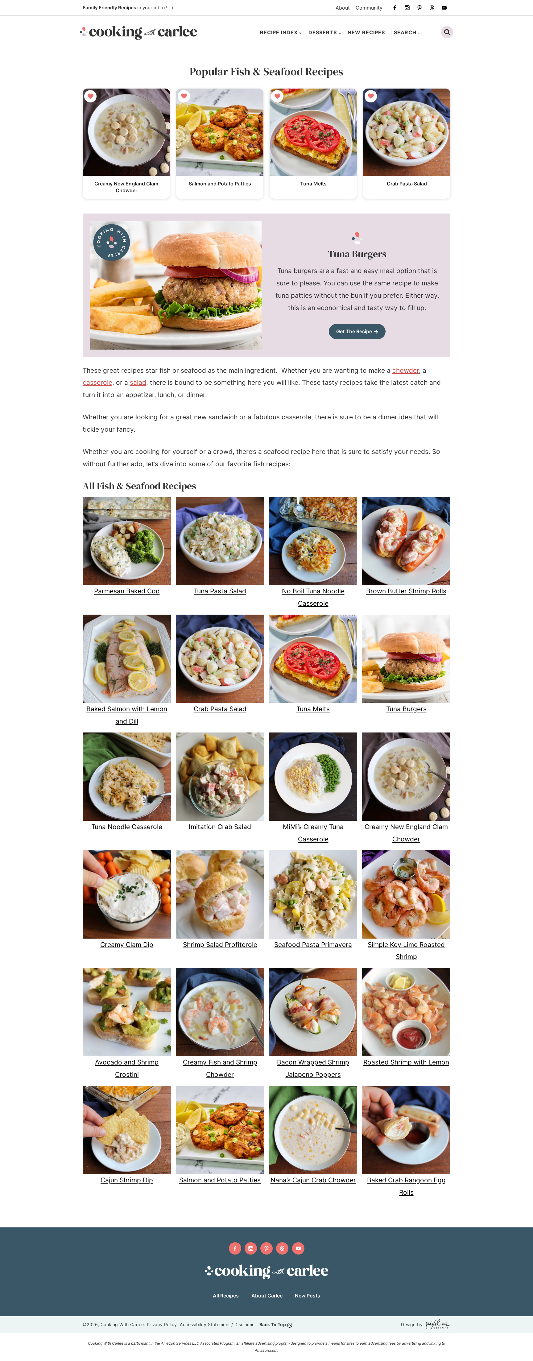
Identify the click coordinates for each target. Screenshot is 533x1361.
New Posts (307, 1296)
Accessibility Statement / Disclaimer (218, 1324)
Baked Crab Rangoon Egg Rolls (406, 1186)
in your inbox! (125, 7)
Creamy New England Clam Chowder (406, 833)
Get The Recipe (354, 331)
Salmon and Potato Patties (220, 183)
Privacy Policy (162, 1324)
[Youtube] (444, 8)
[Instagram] (407, 8)
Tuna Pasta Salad (220, 591)
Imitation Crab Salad (220, 827)
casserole (97, 382)
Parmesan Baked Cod (127, 591)
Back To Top (272, 1324)
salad (138, 382)
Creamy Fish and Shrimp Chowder (220, 1068)
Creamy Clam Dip (126, 944)
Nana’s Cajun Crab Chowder (313, 1180)
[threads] (432, 8)
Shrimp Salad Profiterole (220, 944)
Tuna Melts (313, 183)
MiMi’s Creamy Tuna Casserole (313, 833)
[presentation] (126, 132)
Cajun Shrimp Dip (127, 1180)
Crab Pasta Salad (407, 183)
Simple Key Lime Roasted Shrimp (406, 951)
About (343, 8)
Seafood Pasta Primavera (313, 944)
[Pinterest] (419, 8)
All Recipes (226, 1296)
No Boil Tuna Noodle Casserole (313, 597)
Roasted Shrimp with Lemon (406, 1062)
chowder (405, 370)
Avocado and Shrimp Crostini (127, 1068)
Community (369, 8)
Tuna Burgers (406, 709)
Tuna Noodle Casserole (126, 827)
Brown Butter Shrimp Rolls (406, 591)
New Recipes (366, 32)
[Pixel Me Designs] (436, 1324)
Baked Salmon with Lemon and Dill (126, 715)
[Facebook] (395, 8)
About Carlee (267, 1296)
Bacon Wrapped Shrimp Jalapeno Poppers (313, 1068)
